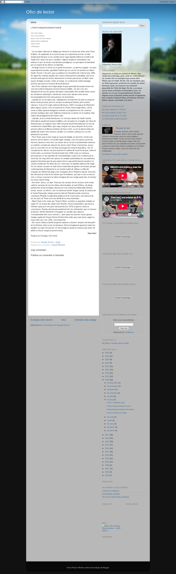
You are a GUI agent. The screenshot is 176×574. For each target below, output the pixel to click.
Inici (63, 319)
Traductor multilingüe (110, 491)
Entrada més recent (41, 319)
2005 (107, 475)
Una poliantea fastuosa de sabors (120, 409)
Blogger (106, 568)
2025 (107, 356)
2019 (107, 376)
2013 (107, 448)
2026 (107, 353)
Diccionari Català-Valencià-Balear (115, 497)
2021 (107, 370)
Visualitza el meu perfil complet (114, 154)
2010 (107, 458)
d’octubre (111, 389)
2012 (107, 452)
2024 (107, 360)
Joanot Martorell (58, 245)
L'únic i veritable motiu (116, 403)
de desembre (112, 383)
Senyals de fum (123, 128)
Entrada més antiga (85, 319)
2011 (107, 455)
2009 (107, 462)
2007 (107, 469)
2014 (107, 445)
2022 (107, 366)
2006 (107, 472)
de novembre (112, 386)
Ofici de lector (40, 12)
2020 (107, 373)
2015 (107, 442)
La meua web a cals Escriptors (114, 119)
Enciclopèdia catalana (111, 494)
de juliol (110, 396)
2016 (107, 438)
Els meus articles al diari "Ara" (114, 113)
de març (110, 424)
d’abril (109, 420)
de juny (110, 400)
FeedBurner (129, 332)
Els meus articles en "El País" (114, 110)
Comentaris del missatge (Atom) (56, 325)
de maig (110, 417)
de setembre (112, 393)
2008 (107, 465)
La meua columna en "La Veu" (114, 116)
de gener (111, 430)
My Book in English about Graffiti (115, 343)
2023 (107, 363)
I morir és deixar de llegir (117, 413)
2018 (107, 380)
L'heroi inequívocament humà (119, 406)
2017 (107, 435)
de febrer (111, 427)
